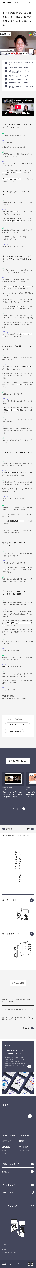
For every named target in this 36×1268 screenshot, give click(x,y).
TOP (3, 835)
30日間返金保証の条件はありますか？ (15, 1009)
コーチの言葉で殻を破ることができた (18, 79)
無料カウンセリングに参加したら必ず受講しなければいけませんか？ (16, 1018)
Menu (31, 2)
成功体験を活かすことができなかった (18, 67)
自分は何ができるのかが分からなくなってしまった (21, 63)
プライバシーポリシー (8, 1247)
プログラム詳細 (8, 1135)
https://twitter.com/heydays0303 (14, 698)
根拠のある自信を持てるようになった (18, 76)
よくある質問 (24, 1135)
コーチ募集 (23, 1147)
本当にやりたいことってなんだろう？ (17, 725)
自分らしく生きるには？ (14, 731)
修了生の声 (11, 835)
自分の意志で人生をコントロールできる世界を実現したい (21, 87)
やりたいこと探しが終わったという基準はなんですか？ (16, 1000)
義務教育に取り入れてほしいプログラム (19, 82)
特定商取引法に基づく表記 (9, 1252)
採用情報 (22, 1141)
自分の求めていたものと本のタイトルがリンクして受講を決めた (21, 71)
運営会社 (6, 1147)
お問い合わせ (5, 1244)
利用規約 (4, 1249)
